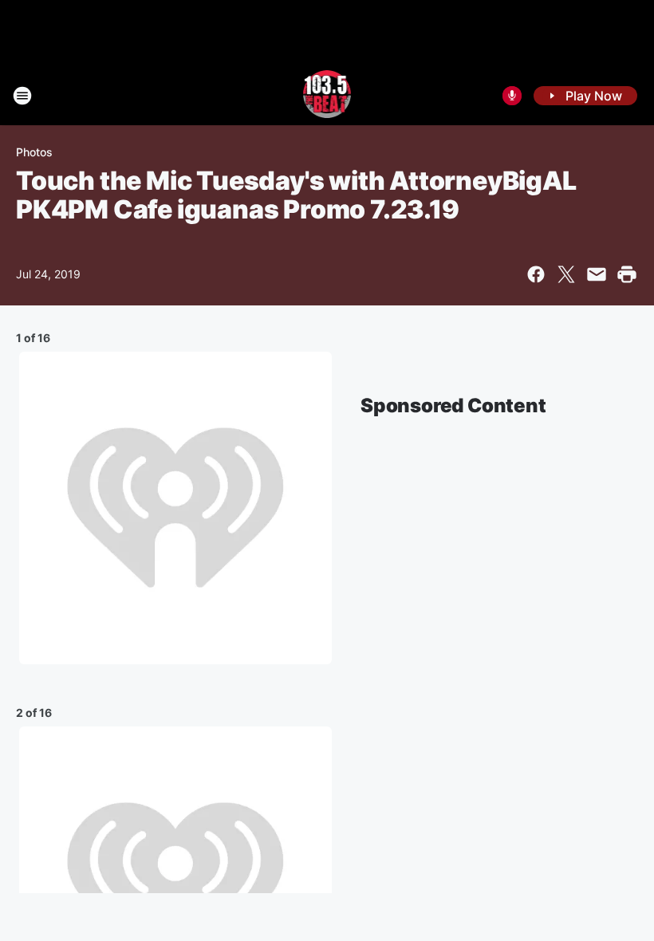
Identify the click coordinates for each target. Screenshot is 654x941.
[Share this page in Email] (596, 274)
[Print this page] (627, 274)
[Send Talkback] (512, 95)
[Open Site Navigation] (22, 95)
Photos (34, 152)
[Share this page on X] (566, 274)
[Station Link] (327, 95)
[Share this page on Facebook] (536, 274)
